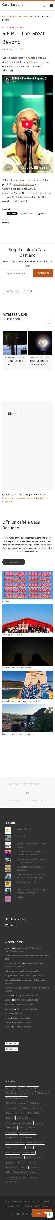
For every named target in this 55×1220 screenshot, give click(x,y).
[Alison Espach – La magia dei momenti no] (27, 685)
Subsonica (37, 1167)
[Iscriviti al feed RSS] (13, 1214)
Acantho (10, 1088)
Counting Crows (32, 1108)
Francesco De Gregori (18, 1123)
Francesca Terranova (14, 963)
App (21, 1088)
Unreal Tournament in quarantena (28, 975)
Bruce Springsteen (16, 1098)
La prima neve (28, 1004)
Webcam (21, 836)
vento (34, 1172)
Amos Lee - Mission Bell (27, 882)
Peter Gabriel (33, 1157)
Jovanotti (11, 1133)
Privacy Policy (11, 1043)
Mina (9, 1148)
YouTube (11, 1182)
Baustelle (33, 1088)
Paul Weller (12, 1152)
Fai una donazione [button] (14, 562)
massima (27, 1138)
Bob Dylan (28, 1093)
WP (18, 1206)
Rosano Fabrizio (12, 1004)
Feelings (6, 601)
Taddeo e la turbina (21, 1018)
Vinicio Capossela (16, 1177)
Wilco (33, 1177)
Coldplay (35, 1103)
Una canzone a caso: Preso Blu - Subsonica (31, 868)
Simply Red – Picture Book (26, 995)
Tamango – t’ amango (12, 634)
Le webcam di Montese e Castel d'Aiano (31, 845)
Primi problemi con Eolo (27, 1009)
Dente (9, 1118)
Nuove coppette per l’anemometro (18, 734)
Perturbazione (14, 1157)
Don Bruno (23, 1118)
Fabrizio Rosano (12, 987)
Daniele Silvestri (15, 1113)
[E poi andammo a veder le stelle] (27, 651)
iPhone (31, 1128)
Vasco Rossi (20, 1172)
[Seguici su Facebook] (17, 1214)
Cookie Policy (11, 1049)
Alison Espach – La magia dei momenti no (20, 701)
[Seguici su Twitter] (22, 1214)
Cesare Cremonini (16, 1103)
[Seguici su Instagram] (27, 1214)
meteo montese (14, 1142)
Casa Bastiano (20, 1201)
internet (10, 1128)
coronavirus (12, 1108)
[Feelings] (27, 585)
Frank (38, 1123)
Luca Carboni (27, 1133)
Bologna (42, 1093)
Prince (21, 1162)
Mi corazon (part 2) (30, 971)
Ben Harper (12, 1093)
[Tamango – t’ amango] (27, 618)
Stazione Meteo (24, 829)
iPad (21, 1128)
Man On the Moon (24, 184)
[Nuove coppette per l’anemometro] (27, 718)
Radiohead (12, 1167)
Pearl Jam (28, 1152)
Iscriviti (43, 273)
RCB (31, 62)
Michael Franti (35, 1142)
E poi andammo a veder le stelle (16, 667)
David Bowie (35, 1113)
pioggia (10, 1162)
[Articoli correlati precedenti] (41, 323)
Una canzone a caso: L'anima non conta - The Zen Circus (31, 861)
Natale (19, 1148)
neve (29, 1148)
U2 (7, 1172)
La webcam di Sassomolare (26, 1000)
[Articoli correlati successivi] (49, 323)
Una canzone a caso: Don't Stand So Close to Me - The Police (32, 853)
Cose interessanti (25, 16)
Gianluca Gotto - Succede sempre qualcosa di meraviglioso (31, 891)
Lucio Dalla (12, 1138)
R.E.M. (33, 1162)
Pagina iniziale (8, 16)
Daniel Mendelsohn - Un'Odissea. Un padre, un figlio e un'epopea (32, 876)
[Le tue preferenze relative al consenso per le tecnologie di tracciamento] (50, 1215)
